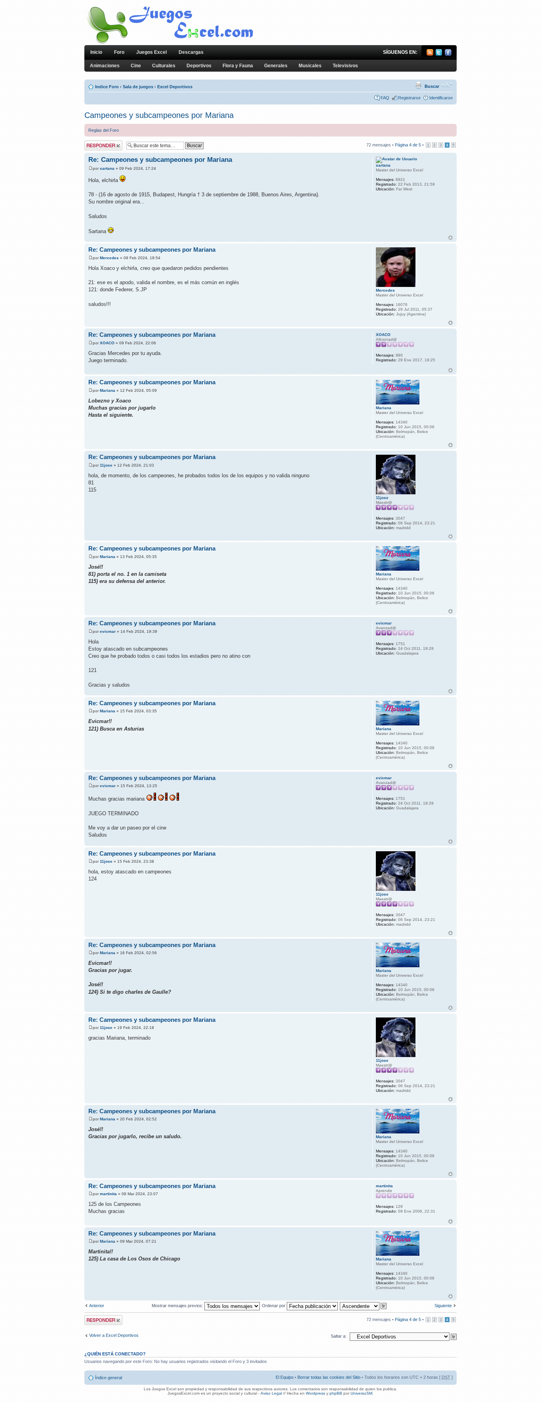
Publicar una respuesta (96, 145)
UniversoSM (361, 1393)
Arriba (450, 237)
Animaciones (105, 65)
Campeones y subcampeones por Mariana (159, 115)
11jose (106, 465)
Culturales (163, 65)
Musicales (310, 65)
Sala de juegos (138, 86)
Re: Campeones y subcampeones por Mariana (160, 159)
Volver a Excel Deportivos (114, 1335)
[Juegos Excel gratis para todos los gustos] (169, 43)
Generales (276, 65)
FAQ (385, 97)
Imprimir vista (418, 85)
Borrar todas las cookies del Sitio (328, 1377)
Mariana (107, 390)
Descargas (191, 52)
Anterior (96, 1305)
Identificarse (441, 97)
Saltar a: (339, 1336)
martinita (108, 1194)
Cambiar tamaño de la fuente (447, 85)
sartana (107, 168)
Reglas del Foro (103, 130)
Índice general (108, 1377)
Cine (136, 65)
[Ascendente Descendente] (363, 1305)
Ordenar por (274, 1305)
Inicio (96, 52)
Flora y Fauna (238, 65)
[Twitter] (439, 54)
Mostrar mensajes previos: (178, 1305)
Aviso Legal (271, 1393)
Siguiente (443, 1305)
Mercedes (109, 258)
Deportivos (199, 65)
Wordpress (315, 1393)
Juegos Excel (151, 52)
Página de (408, 144)
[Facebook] (448, 54)
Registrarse (409, 97)
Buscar (432, 86)
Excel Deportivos (174, 86)
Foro (119, 52)
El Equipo (284, 1377)
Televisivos (345, 65)
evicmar (108, 631)
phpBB (336, 1393)
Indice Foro (107, 86)
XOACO (107, 343)
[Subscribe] (429, 54)
